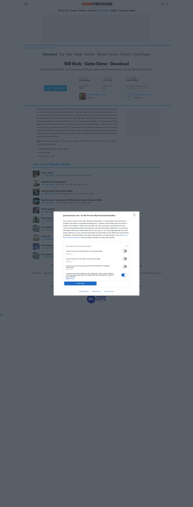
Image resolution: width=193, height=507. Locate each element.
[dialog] (96, 253)
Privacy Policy (109, 291)
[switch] (124, 251)
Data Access (96, 291)
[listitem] (96, 246)
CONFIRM (80, 283)
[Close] (135, 216)
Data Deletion (84, 291)
